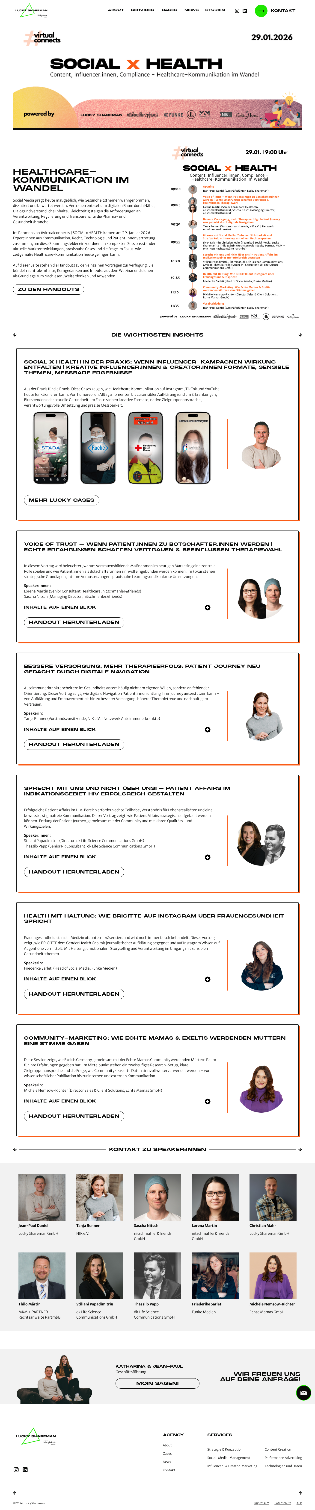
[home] (32, 11)
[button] (217, 10)
